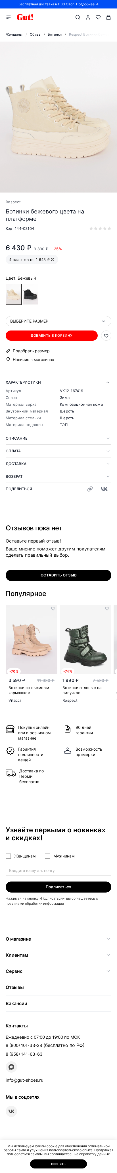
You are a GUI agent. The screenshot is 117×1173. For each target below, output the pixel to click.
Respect (13, 202)
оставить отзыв (59, 575)
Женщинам (25, 856)
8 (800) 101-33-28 (24, 1045)
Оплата (13, 451)
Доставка (16, 463)
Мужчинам (64, 856)
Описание (17, 438)
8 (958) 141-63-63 (24, 1054)
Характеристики (23, 382)
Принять (58, 1164)
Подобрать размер (31, 351)
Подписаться (58, 886)
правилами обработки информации (35, 903)
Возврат (14, 476)
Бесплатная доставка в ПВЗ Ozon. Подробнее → (58, 4)
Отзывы (15, 987)
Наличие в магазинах (33, 359)
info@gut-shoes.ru (24, 1080)
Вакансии (16, 1003)
